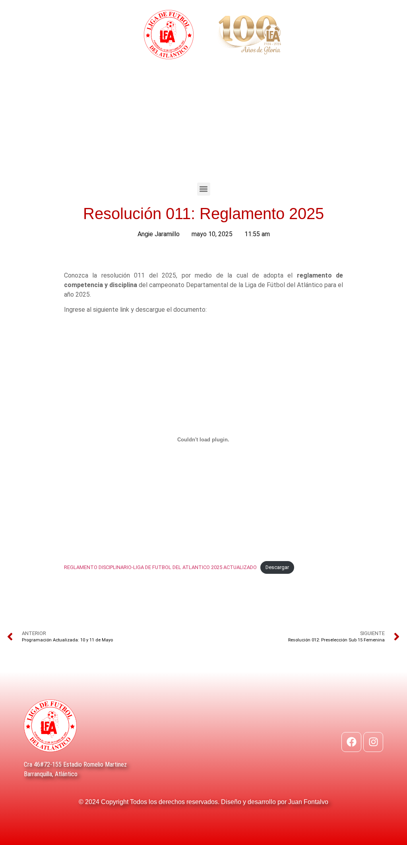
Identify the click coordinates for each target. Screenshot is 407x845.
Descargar (277, 567)
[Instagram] (373, 742)
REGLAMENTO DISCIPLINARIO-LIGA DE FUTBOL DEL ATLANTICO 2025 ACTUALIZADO (160, 567)
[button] (203, 189)
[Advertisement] (203, 123)
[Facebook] (351, 742)
